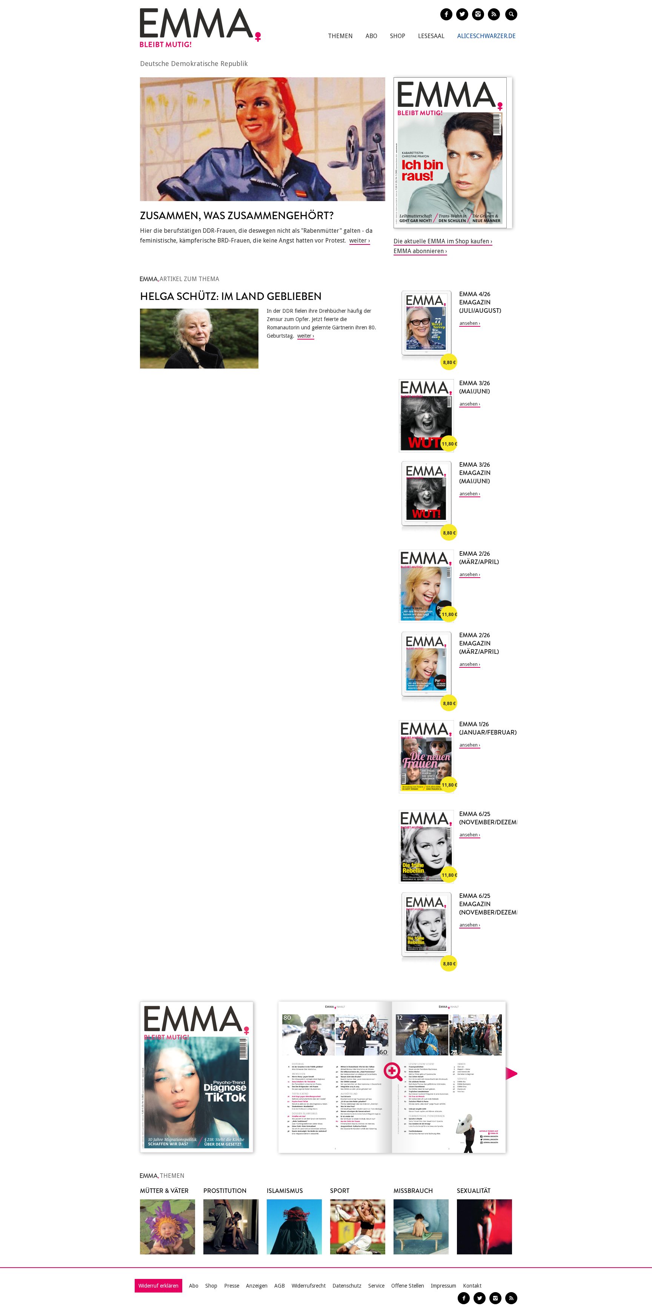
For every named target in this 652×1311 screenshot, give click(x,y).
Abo (371, 36)
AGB (279, 1286)
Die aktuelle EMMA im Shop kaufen (441, 241)
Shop (397, 36)
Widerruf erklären (158, 1286)
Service (376, 1286)
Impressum (443, 1286)
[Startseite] (200, 27)
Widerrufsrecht (309, 1286)
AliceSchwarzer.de (486, 36)
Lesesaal (431, 36)
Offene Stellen (407, 1286)
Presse (231, 1286)
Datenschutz (346, 1286)
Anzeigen (257, 1286)
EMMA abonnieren (419, 251)
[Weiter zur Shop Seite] (453, 152)
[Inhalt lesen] (393, 1071)
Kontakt (472, 1286)
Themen (340, 36)
